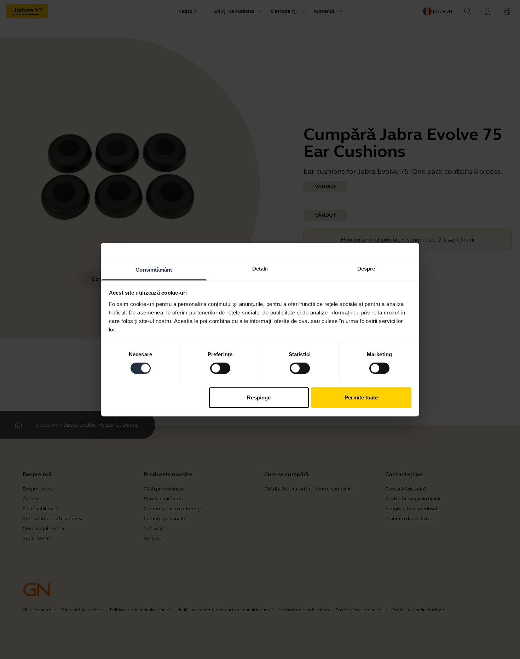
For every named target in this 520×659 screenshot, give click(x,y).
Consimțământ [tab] (153, 269)
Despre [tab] (366, 268)
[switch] (220, 368)
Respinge (259, 397)
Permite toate (361, 397)
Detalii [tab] (260, 268)
